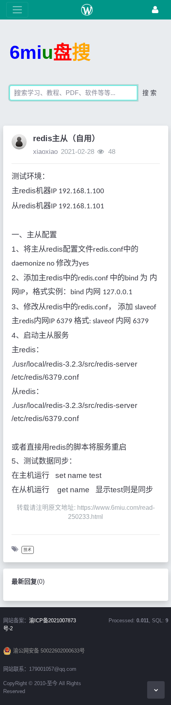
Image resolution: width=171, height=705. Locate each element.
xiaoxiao (45, 151)
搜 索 (149, 92)
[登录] (155, 10)
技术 (27, 550)
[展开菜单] (17, 9)
